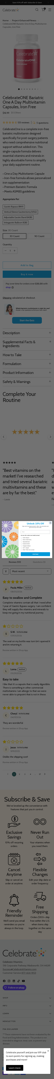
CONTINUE (35, 554)
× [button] (48, 1051)
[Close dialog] (50, 523)
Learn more (15, 1067)
